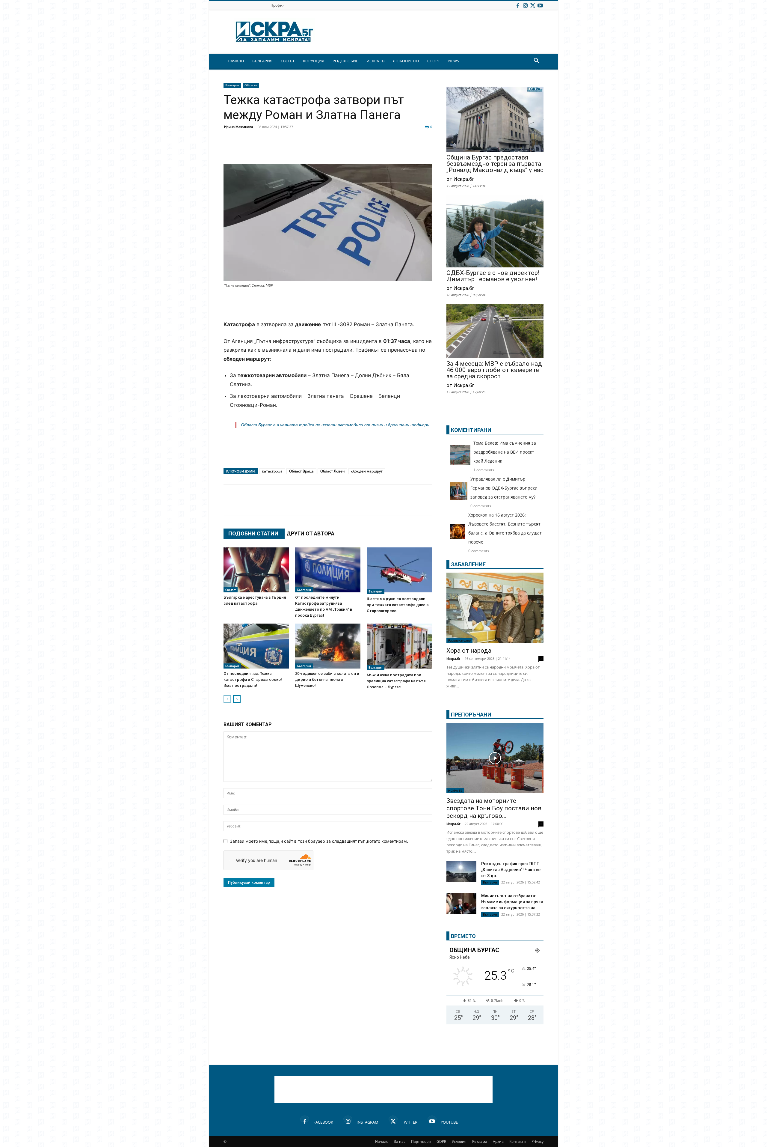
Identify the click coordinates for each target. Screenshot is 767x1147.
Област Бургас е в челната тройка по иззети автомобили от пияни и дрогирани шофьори (335, 424)
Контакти (517, 1141)
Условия (459, 1141)
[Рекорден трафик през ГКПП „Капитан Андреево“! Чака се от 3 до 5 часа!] (461, 872)
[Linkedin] (288, 149)
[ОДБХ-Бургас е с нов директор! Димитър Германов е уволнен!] (494, 232)
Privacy (537, 1141)
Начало (381, 1141)
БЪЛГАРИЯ (262, 61)
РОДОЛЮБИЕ (345, 61)
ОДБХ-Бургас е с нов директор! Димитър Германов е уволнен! (492, 276)
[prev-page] (227, 699)
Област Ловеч (332, 471)
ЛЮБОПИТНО (406, 61)
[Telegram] (363, 149)
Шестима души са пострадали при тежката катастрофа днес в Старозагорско (398, 605)
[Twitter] (532, 5)
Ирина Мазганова (238, 126)
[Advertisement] (328, 305)
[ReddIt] (303, 149)
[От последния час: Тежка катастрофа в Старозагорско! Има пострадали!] (256, 646)
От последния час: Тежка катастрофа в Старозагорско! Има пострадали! (253, 679)
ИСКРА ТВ (375, 61)
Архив (498, 1141)
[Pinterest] (378, 149)
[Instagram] (525, 5)
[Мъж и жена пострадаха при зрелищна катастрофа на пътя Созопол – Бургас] (399, 647)
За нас (399, 1141)
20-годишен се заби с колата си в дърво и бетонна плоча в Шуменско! (327, 679)
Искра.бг (453, 658)
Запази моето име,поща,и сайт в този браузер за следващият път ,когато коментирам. (319, 841)
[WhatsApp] (333, 149)
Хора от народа (468, 650)
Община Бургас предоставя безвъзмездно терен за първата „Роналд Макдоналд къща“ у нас (494, 163)
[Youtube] (540, 5)
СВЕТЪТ (288, 61)
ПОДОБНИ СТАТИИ (253, 533)
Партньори (421, 1141)
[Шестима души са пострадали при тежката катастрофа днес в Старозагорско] (399, 570)
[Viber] (348, 149)
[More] (408, 149)
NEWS (453, 61)
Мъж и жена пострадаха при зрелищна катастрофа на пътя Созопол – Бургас (396, 681)
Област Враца (301, 471)
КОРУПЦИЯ (313, 61)
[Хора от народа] (494, 608)
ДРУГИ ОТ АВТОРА (310, 533)
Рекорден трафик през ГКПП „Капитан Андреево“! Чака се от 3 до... (510, 869)
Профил (278, 5)
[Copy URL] (393, 149)
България (232, 85)
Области (250, 85)
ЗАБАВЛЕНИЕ (468, 564)
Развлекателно (459, 640)
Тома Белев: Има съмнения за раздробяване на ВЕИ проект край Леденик (504, 452)
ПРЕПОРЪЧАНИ (471, 714)
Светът (230, 590)
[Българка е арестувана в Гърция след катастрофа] (256, 569)
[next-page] (237, 699)
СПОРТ (433, 61)
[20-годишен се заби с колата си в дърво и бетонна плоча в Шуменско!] (327, 646)
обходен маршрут (367, 471)
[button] (536, 61)
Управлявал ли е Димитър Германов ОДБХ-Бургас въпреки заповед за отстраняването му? (503, 488)
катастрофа (272, 471)
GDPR (441, 1141)
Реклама (479, 1141)
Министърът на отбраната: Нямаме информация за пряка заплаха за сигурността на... (512, 901)
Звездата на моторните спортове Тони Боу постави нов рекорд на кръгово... (493, 808)
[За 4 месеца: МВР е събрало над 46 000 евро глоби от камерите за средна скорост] (494, 331)
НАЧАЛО (236, 61)
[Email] (318, 149)
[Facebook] (517, 5)
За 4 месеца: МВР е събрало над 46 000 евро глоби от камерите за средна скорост (494, 370)
